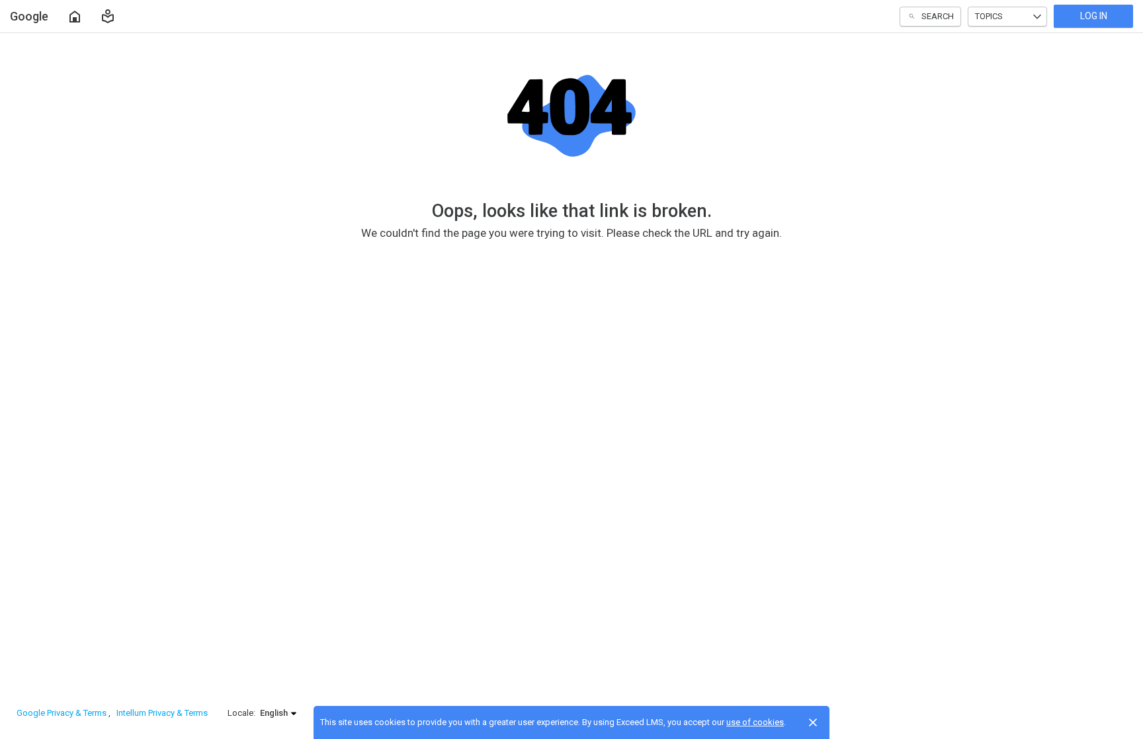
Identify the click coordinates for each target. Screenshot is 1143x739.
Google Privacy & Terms (62, 713)
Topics (989, 16)
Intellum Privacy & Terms (162, 713)
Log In (1093, 16)
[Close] (813, 722)
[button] (107, 16)
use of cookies (755, 722)
